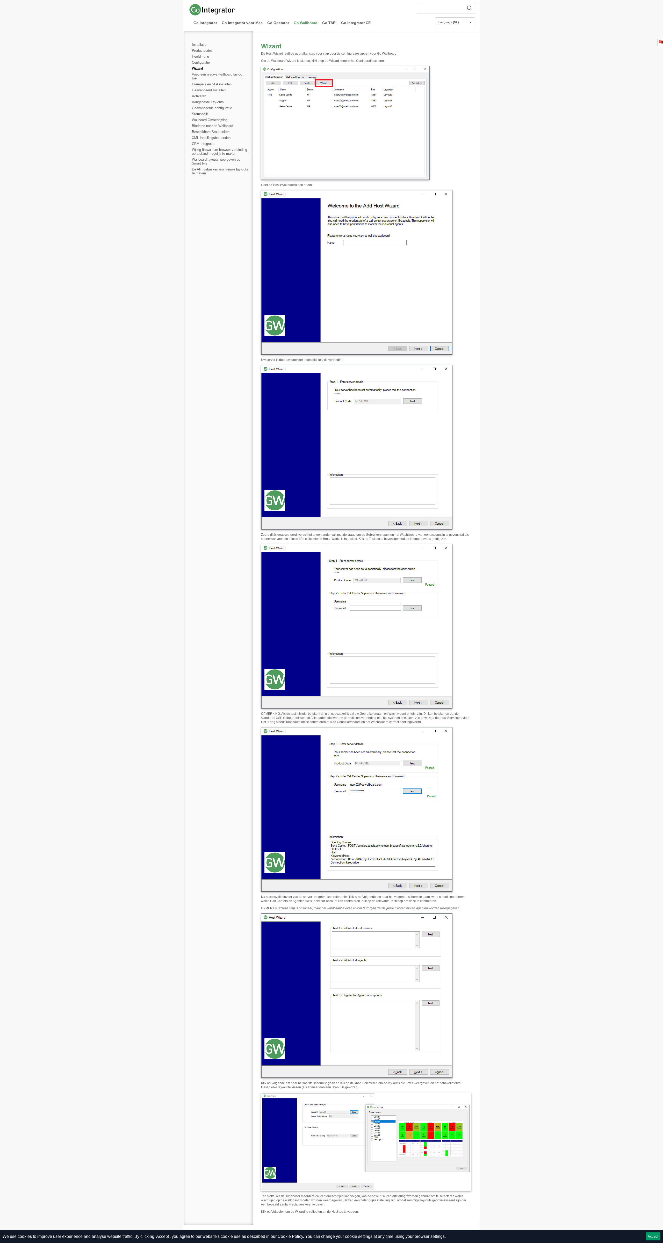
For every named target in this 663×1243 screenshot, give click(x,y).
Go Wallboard (306, 23)
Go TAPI (329, 23)
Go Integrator (205, 23)
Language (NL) (455, 22)
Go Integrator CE (356, 23)
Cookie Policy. (291, 1236)
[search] (446, 8)
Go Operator (278, 23)
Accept (653, 1236)
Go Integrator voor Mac (242, 23)
